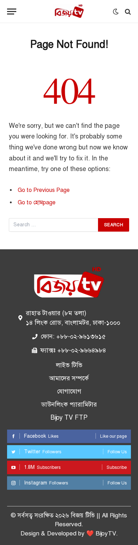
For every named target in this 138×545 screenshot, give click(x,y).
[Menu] (11, 11)
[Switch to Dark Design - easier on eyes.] (115, 11)
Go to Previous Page (44, 190)
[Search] (127, 11)
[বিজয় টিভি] (69, 11)
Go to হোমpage (37, 202)
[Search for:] (54, 225)
